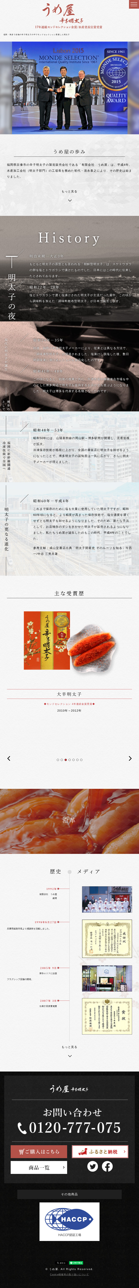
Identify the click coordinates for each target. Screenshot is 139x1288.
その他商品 (69, 1194)
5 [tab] (73, 760)
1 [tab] (58, 760)
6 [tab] (77, 760)
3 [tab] (66, 760)
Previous (8, 760)
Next (130, 760)
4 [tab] (69, 760)
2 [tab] (62, 760)
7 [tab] (81, 760)
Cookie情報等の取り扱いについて (69, 1274)
